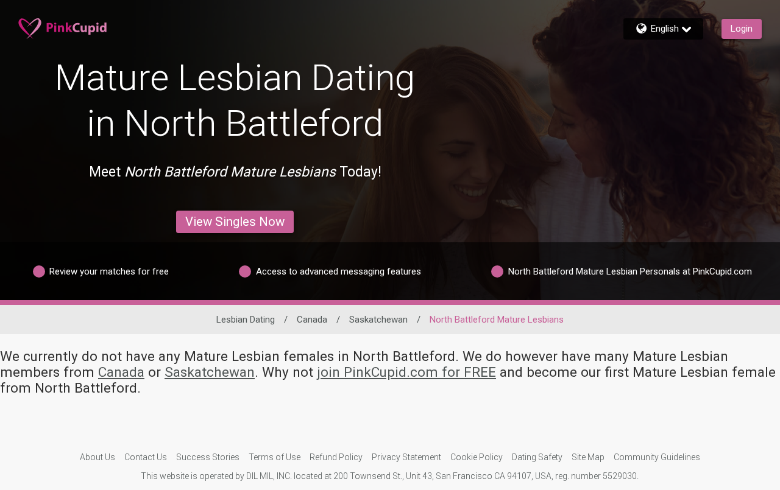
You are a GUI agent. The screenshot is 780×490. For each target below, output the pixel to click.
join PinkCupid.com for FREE (406, 372)
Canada (312, 319)
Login (742, 28)
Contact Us (145, 457)
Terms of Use (274, 457)
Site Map (588, 457)
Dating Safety (537, 457)
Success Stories (207, 457)
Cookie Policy (476, 457)
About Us (97, 457)
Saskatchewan (378, 319)
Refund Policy (336, 457)
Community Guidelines (657, 457)
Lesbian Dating (245, 319)
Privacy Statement (406, 457)
